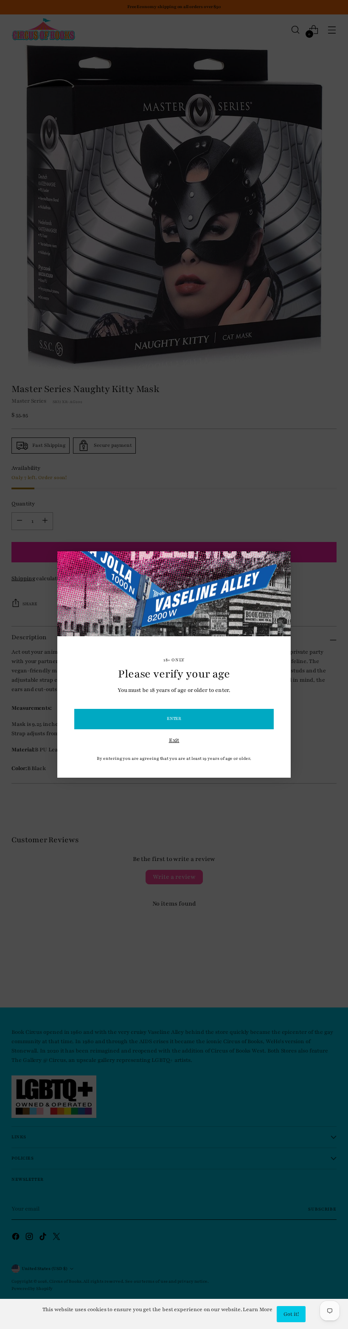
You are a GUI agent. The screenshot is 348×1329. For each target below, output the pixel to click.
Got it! (291, 1314)
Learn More (257, 1309)
